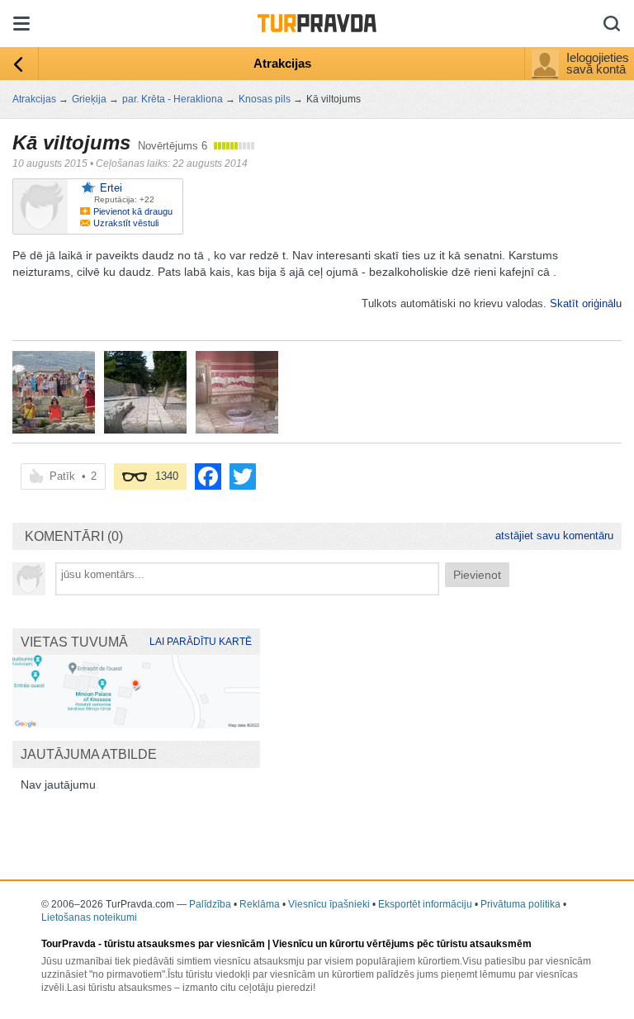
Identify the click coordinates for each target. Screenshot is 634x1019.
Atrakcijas (282, 63)
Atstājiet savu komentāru (554, 535)
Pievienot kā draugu (133, 211)
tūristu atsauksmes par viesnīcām (184, 944)
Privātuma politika (520, 904)
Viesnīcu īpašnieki (329, 904)
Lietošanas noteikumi (89, 917)
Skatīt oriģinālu (586, 303)
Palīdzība (210, 904)
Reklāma (259, 904)
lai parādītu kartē (200, 641)
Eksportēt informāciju (425, 904)
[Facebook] (208, 476)
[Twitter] (242, 476)
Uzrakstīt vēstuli (125, 223)
